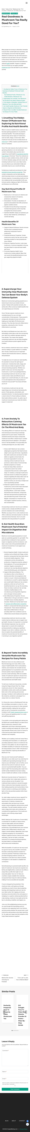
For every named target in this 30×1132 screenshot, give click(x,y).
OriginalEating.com (7, 26)
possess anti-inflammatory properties (16, 604)
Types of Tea (14, 13)
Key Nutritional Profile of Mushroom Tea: (14, 95)
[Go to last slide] (4, 1012)
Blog (6, 1120)
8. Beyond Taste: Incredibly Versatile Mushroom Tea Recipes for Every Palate (15, 111)
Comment (5, 1051)
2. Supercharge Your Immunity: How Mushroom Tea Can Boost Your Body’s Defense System (14, 99)
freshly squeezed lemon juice (19, 712)
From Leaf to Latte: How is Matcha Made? (22, 978)
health (8, 63)
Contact (22, 1120)
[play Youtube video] (15, 265)
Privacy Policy (23, 1129)
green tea (4, 142)
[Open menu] (26, 2)
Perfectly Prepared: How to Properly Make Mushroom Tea (7, 1012)
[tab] (13, 1030)
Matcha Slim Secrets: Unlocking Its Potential (7, 979)
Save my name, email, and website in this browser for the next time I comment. (15, 1083)
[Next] (26, 1012)
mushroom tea (6, 67)
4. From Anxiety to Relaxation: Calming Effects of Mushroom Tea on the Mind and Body (15, 103)
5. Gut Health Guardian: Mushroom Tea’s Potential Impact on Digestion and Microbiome (15, 107)
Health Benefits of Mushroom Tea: (13, 97)
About (14, 1120)
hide (18, 86)
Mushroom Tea (6, 13)
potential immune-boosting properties (12, 172)
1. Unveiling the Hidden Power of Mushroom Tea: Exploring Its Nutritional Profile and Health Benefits (15, 91)
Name (4, 1072)
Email (4, 1079)
